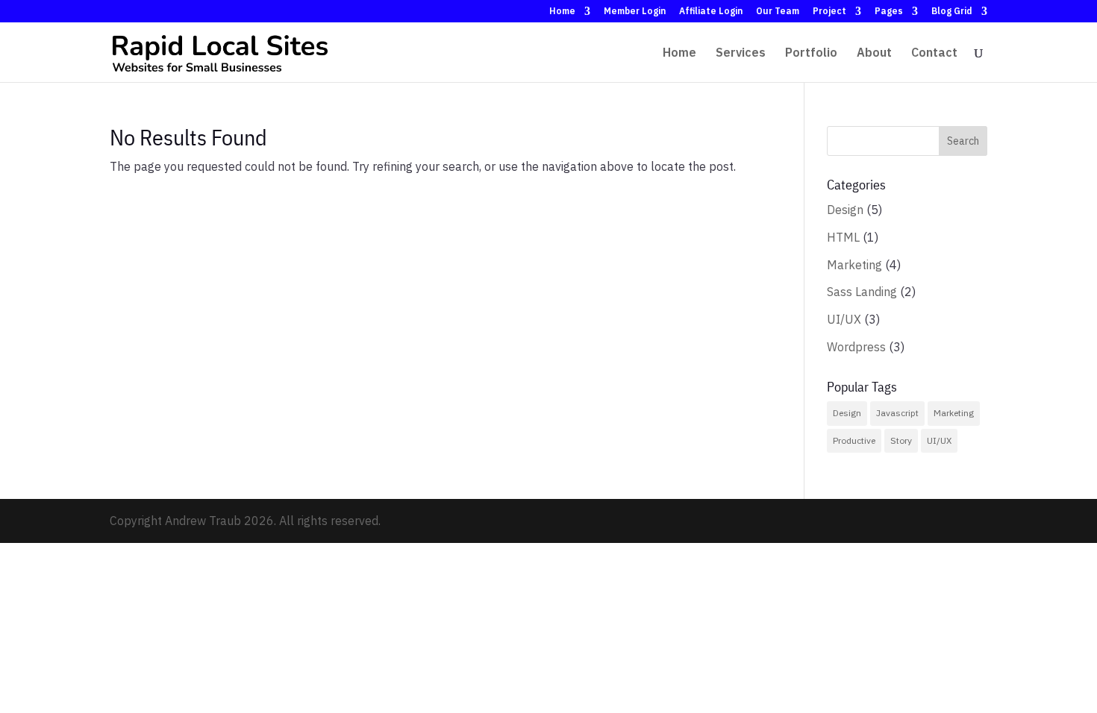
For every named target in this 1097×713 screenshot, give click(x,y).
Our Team (777, 11)
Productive (854, 440)
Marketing (854, 264)
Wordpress (856, 346)
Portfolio (811, 53)
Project (829, 11)
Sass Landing (862, 291)
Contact (934, 53)
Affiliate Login (711, 11)
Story (901, 440)
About (874, 53)
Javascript (897, 412)
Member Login (635, 11)
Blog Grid (951, 11)
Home (562, 11)
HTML (843, 237)
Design (845, 209)
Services (741, 53)
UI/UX (844, 319)
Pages (889, 11)
